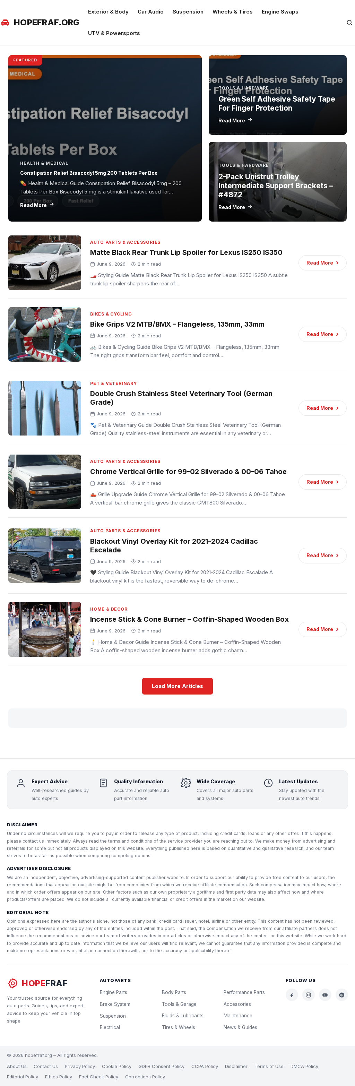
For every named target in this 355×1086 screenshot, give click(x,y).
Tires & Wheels (178, 1027)
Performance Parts (244, 992)
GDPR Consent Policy (161, 1066)
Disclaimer (236, 1066)
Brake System (115, 1004)
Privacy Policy (80, 1066)
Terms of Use (269, 1066)
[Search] (349, 22)
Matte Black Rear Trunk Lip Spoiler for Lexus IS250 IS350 (186, 252)
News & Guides (240, 1027)
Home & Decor (109, 609)
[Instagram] (308, 995)
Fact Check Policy (98, 1076)
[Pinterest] (342, 995)
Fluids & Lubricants (183, 1015)
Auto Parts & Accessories (125, 242)
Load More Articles (177, 686)
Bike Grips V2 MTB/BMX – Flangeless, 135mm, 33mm (177, 324)
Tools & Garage (179, 1004)
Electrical (110, 1027)
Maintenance (238, 1015)
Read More (33, 205)
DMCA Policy (304, 1066)
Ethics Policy (58, 1076)
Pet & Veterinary (113, 383)
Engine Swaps (280, 11)
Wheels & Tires (233, 11)
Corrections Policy (145, 1076)
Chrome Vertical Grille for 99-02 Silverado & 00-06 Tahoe (188, 471)
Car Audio (151, 11)
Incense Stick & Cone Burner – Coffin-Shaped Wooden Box (189, 619)
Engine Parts (113, 992)
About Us (17, 1066)
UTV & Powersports (114, 33)
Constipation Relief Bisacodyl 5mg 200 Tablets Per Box (88, 173)
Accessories (237, 1004)
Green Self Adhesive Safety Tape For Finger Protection (276, 103)
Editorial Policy (22, 1076)
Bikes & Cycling (111, 314)
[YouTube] (325, 995)
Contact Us (46, 1066)
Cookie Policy (116, 1066)
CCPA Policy (204, 1066)
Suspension (188, 11)
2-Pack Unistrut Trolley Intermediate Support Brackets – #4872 (275, 185)
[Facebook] (292, 995)
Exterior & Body (108, 11)
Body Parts (174, 992)
